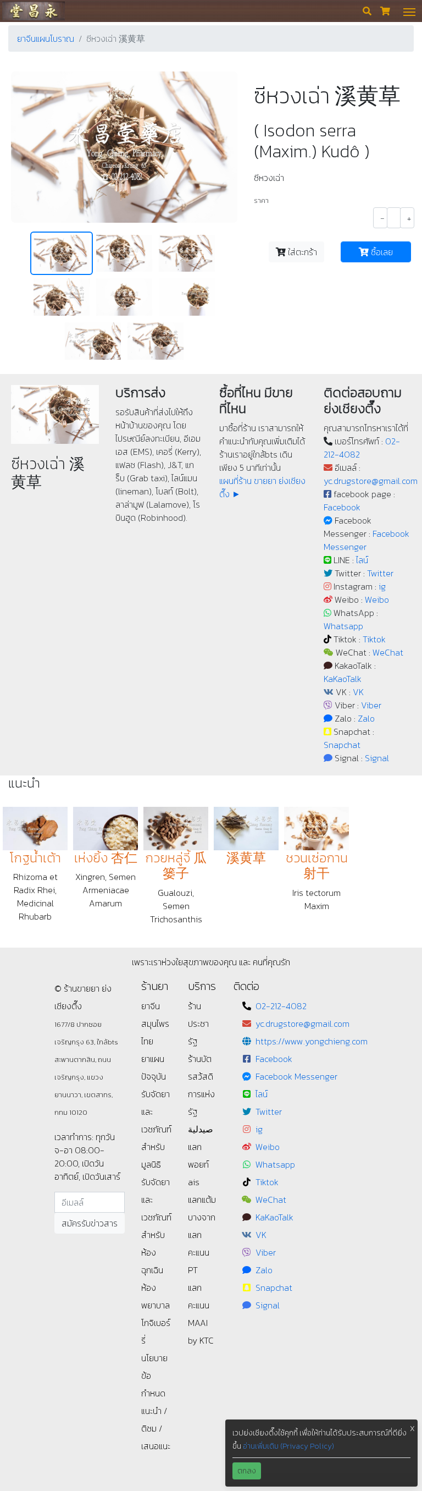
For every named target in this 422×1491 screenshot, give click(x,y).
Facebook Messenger (296, 1076)
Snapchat (342, 744)
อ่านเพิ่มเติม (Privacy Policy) (288, 1446)
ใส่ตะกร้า (301, 251)
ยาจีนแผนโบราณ (45, 38)
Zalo (366, 718)
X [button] (412, 1428)
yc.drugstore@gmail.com (371, 480)
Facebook (342, 507)
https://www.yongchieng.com (312, 1041)
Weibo (377, 599)
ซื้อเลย (381, 251)
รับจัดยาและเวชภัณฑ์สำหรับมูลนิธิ (156, 1129)
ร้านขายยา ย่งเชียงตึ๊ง (33, 10)
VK (358, 691)
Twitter (380, 573)
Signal (377, 757)
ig (382, 586)
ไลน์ (362, 559)
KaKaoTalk (343, 678)
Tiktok (374, 639)
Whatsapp (343, 625)
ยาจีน (150, 1006)
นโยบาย (154, 1358)
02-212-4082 (281, 1006)
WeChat (388, 652)
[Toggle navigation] (409, 11)
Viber (371, 705)
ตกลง (246, 1471)
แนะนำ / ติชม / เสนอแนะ (155, 1428)
